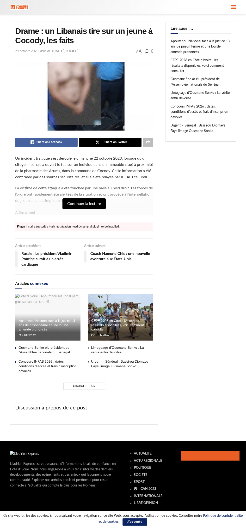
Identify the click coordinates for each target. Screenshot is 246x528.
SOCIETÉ (72, 51)
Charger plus (84, 386)
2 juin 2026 (28, 335)
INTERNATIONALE (148, 496)
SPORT (139, 482)
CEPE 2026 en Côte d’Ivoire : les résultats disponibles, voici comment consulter (117, 325)
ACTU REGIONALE (148, 460)
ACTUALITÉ (55, 51)
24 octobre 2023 (27, 51)
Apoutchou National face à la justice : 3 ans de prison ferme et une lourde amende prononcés (47, 325)
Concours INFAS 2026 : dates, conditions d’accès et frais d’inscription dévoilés (47, 366)
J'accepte (134, 521)
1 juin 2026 (101, 335)
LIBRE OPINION (146, 503)
